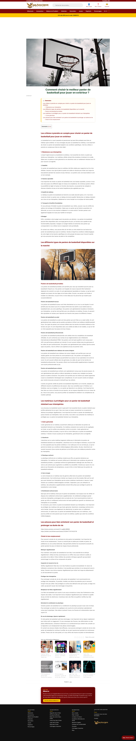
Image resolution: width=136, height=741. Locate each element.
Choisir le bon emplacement (52, 119)
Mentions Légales (76, 722)
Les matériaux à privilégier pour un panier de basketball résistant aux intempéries (66, 113)
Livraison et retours (77, 717)
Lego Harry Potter (54, 722)
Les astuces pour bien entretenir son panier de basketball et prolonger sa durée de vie (68, 117)
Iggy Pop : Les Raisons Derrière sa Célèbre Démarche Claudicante (74, 675)
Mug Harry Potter (54, 724)
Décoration (30, 720)
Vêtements (30, 713)
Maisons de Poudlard (33, 717)
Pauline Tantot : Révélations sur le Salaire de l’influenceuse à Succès (46, 655)
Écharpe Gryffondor (55, 715)
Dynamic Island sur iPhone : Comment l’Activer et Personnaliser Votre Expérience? (60, 655)
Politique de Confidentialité (79, 724)
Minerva (46, 691)
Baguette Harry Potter (55, 713)
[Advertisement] (68, 28)
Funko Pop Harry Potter (56, 720)
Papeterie (30, 724)
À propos (74, 726)
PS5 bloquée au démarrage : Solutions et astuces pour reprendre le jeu (47, 675)
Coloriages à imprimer (55, 726)
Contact (96, 718)
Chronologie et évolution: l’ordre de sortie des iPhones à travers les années (60, 675)
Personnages (31, 726)
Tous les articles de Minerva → (51, 700)
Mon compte (89, 6)
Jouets (29, 722)
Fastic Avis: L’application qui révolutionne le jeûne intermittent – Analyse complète (89, 655)
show (49, 126)
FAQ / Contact (98, 6)
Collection (30, 719)
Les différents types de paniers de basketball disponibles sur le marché (63, 109)
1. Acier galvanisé (49, 115)
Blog (73, 730)
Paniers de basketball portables (53, 111)
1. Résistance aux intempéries (53, 107)
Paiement (107, 6)
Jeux (70, 681)
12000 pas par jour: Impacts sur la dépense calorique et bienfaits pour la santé (75, 655)
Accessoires (31, 715)
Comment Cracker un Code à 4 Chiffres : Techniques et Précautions (89, 675)
